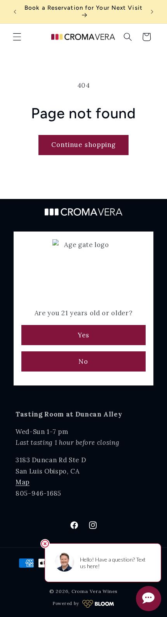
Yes (83, 335)
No (83, 361)
